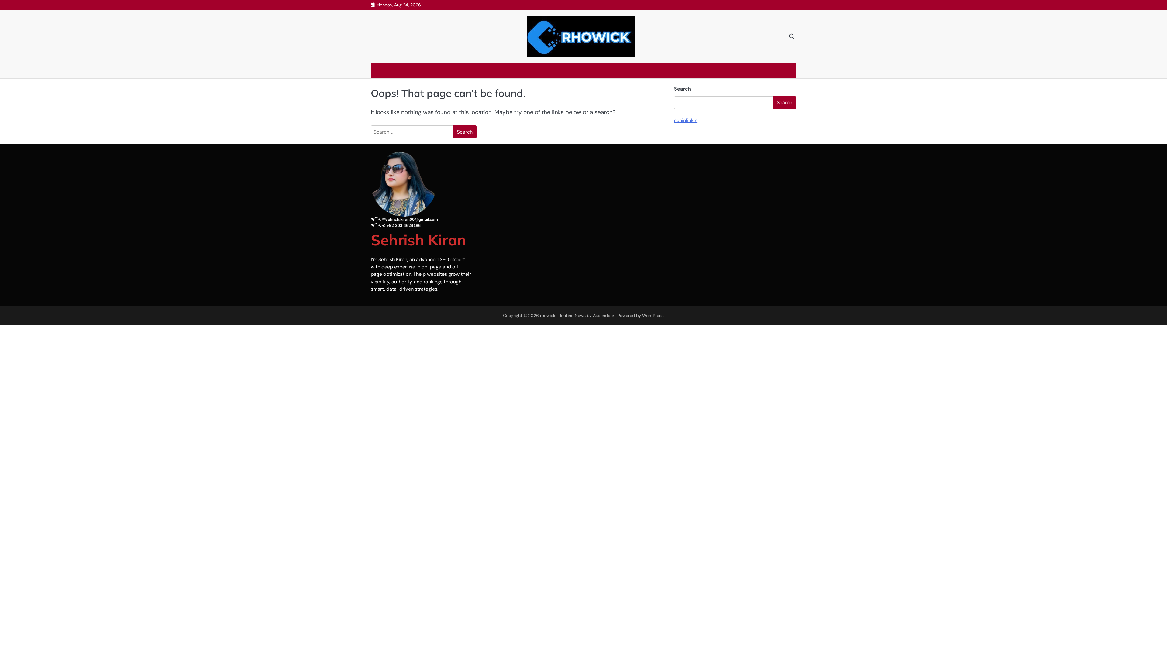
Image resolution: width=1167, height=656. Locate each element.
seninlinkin (685, 120)
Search (682, 89)
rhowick (547, 315)
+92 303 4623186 (404, 225)
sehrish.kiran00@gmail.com (412, 219)
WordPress (652, 315)
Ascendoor (603, 315)
